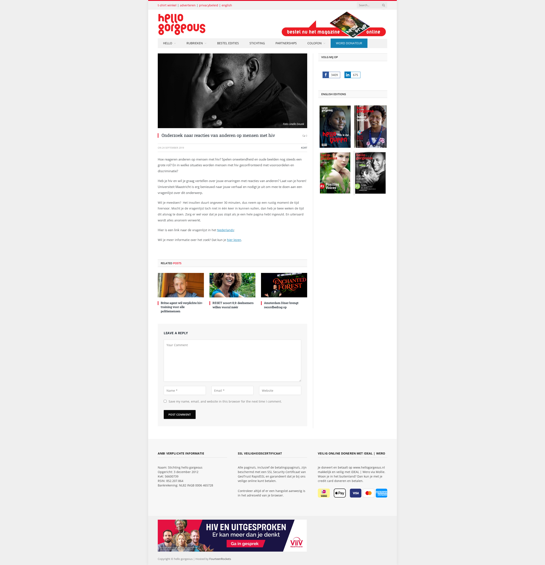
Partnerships (286, 43)
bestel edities (228, 43)
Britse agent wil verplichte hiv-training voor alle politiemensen (182, 307)
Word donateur (349, 43)
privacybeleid (208, 5)
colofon (314, 43)
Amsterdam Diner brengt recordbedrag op (281, 305)
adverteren (188, 5)
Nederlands (225, 230)
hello (167, 43)
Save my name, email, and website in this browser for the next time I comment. (225, 401)
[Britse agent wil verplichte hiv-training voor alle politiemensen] (181, 285)
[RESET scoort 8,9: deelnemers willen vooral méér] (232, 285)
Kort (304, 147)
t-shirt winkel (167, 5)
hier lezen (234, 240)
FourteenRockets (220, 559)
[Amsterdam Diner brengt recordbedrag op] (284, 285)
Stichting (257, 43)
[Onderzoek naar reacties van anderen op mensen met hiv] (232, 90)
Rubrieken (194, 43)
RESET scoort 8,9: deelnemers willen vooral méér (233, 305)
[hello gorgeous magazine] (198, 24)
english (227, 5)
